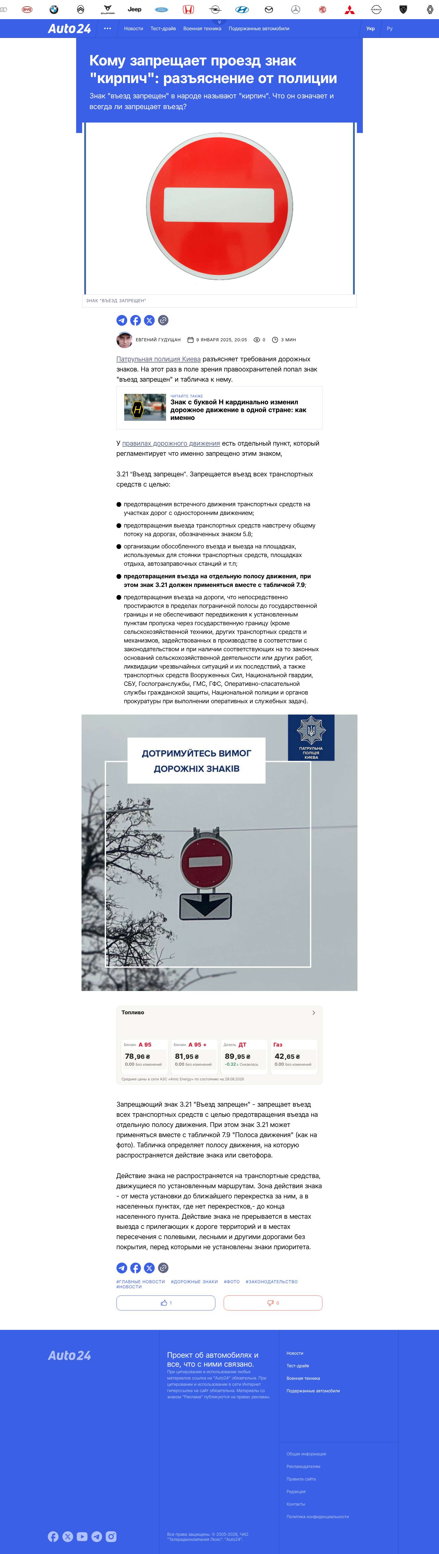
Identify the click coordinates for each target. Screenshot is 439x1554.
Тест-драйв (163, 28)
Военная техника (202, 28)
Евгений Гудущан (158, 339)
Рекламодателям (303, 1466)
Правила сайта (301, 1479)
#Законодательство (272, 1281)
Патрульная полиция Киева (158, 359)
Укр (370, 28)
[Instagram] (111, 1536)
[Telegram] (96, 1536)
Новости (133, 28)
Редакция (296, 1491)
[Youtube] (82, 1536)
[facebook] (135, 320)
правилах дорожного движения (171, 443)
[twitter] (149, 320)
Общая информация (306, 1454)
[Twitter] (67, 1536)
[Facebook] (53, 1536)
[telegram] (121, 320)
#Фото (232, 1281)
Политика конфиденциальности (318, 1516)
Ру (390, 28)
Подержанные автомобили (259, 28)
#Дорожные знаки (194, 1281)
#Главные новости (140, 1281)
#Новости (129, 1287)
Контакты (296, 1504)
